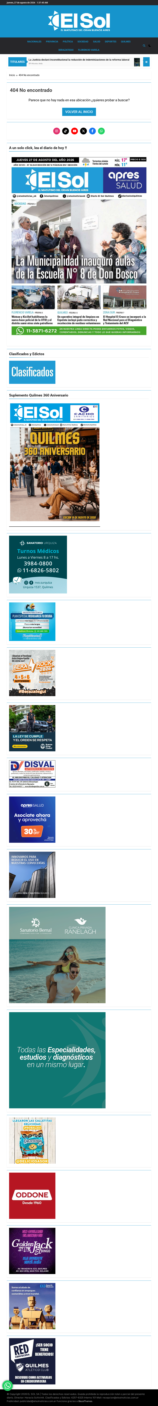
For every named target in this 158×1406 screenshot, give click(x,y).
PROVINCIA (52, 41)
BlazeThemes (85, 1401)
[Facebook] (92, 131)
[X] (83, 131)
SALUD (96, 41)
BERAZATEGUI (65, 50)
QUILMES (126, 41)
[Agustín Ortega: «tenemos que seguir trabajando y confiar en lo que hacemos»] (82, 65)
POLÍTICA (68, 41)
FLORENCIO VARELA (88, 50)
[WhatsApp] (101, 131)
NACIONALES (34, 41)
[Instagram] (56, 131)
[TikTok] (65, 131)
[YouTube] (74, 131)
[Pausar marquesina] (146, 61)
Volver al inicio (79, 112)
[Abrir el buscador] (144, 45)
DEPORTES (110, 41)
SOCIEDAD (82, 41)
